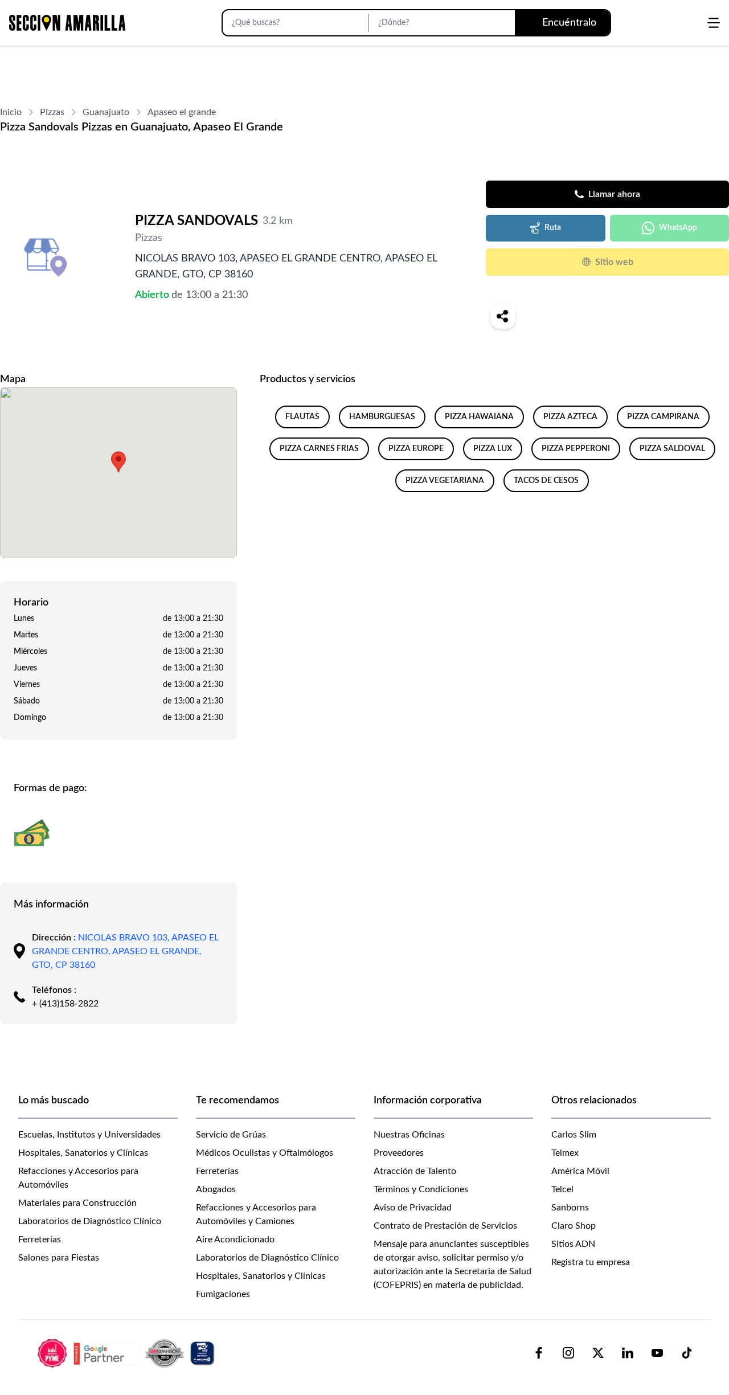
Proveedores (399, 1152)
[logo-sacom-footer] (127, 1353)
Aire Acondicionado (235, 1239)
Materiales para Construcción (77, 1203)
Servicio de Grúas (231, 1134)
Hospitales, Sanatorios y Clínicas (83, 1152)
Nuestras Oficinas (409, 1134)
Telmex (565, 1152)
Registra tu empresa (590, 1262)
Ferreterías (39, 1239)
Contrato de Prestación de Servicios (445, 1225)
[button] (118, 462)
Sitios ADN (573, 1244)
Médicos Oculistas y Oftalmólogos (264, 1152)
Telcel (562, 1189)
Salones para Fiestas (58, 1257)
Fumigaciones (223, 1294)
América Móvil (580, 1171)
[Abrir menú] (713, 23)
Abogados (216, 1189)
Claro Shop (573, 1225)
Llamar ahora (614, 194)
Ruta (552, 228)
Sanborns (570, 1207)
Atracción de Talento (415, 1171)
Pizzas (52, 112)
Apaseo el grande (182, 112)
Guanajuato (106, 112)
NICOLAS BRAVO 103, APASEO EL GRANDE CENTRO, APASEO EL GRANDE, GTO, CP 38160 (125, 951)
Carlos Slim (573, 1134)
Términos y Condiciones (421, 1189)
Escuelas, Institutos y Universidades (89, 1134)
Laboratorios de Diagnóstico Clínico (89, 1221)
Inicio (11, 112)
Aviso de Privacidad (413, 1207)
